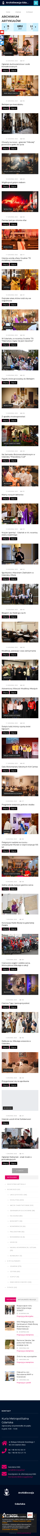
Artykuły (18, 12)
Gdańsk (7, 131)
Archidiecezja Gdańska (19, 2)
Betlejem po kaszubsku (12, 104)
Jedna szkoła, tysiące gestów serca (17, 885)
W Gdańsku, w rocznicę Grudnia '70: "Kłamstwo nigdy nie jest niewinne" (18, 340)
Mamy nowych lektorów (12, 495)
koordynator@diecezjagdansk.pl (20, 1477)
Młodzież (7, 484)
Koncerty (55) (16, 1221)
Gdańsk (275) (15, 1266)
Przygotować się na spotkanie (15, 1081)
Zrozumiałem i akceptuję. (10, 1529)
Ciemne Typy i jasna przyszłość (16, 1003)
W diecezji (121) (13, 1189)
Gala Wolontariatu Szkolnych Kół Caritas (20, 767)
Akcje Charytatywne (12, 171)
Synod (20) (12, 1287)
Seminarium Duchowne (13, 793)
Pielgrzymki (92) (17, 1232)
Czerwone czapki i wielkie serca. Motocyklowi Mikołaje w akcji (16, 964)
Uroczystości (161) (18, 1195)
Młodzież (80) (16, 1216)
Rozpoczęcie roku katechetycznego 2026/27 (24, 1308)
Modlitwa (8, 53)
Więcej (5, 70)
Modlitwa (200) (17, 1200)
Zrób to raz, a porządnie (27, 1356)
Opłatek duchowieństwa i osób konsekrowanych (16, 65)
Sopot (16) (14, 1277)
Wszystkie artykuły (16, 1184)
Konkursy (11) (16, 1256)
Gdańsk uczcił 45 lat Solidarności (16, 1119)
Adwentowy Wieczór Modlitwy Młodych (20, 689)
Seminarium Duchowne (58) (22, 1210)
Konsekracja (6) (17, 1237)
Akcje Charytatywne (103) (21, 1205)
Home (8, 12)
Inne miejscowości (11, 93)
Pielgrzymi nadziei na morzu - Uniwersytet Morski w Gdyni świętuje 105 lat (20, 844)
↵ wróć (20, 1171)
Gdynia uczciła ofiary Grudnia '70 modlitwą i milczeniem (16, 259)
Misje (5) (13, 1242)
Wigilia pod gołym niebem (13, 182)
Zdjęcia (13, 70)
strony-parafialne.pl (24, 1533)
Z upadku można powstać (13, 417)
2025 (7, 27)
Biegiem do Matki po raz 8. (14, 613)
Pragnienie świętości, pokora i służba (18, 805)
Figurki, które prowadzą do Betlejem (18, 379)
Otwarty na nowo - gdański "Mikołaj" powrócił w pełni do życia (18, 143)
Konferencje (9, 562)
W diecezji (8, 1108)
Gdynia (7, 287)
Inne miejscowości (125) (20, 1282)
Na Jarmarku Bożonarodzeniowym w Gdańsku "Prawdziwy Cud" (18, 455)
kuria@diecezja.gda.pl (16, 1470)
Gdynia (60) (15, 1271)
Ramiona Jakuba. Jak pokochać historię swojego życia (26, 1342)
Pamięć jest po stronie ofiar (14, 220)
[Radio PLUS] (30, 1515)
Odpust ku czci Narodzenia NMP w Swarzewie (25, 1374)
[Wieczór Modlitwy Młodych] (10, 1515)
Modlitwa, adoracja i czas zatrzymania (19, 651)
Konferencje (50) (18, 1226)
